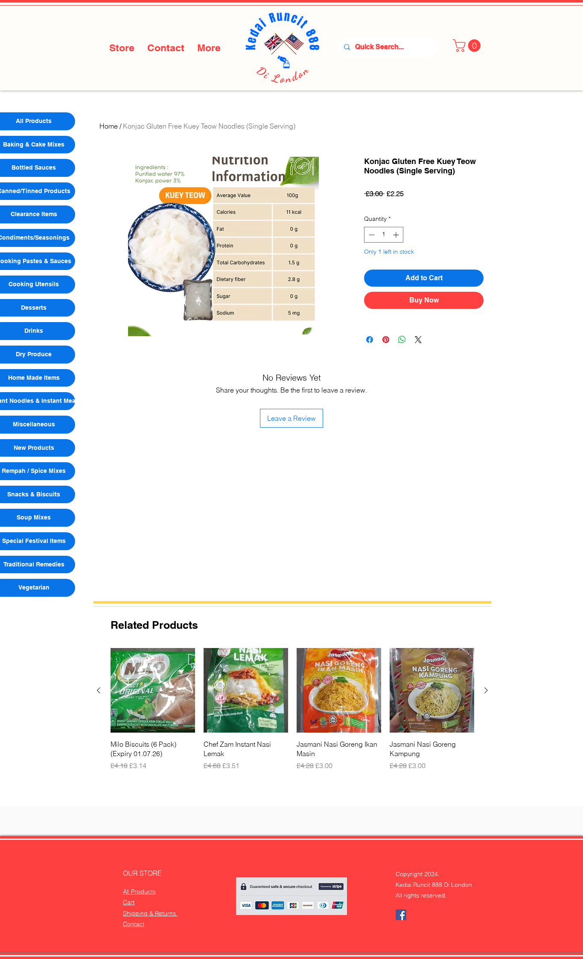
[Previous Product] (98, 690)
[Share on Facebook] (369, 339)
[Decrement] (370, 234)
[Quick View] (153, 690)
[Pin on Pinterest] (386, 339)
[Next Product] (486, 690)
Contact (133, 924)
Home (108, 126)
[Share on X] (418, 339)
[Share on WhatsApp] (402, 339)
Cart (128, 902)
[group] (292, 709)
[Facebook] (401, 914)
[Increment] (396, 234)
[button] (468, 45)
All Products (139, 891)
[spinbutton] (383, 234)
